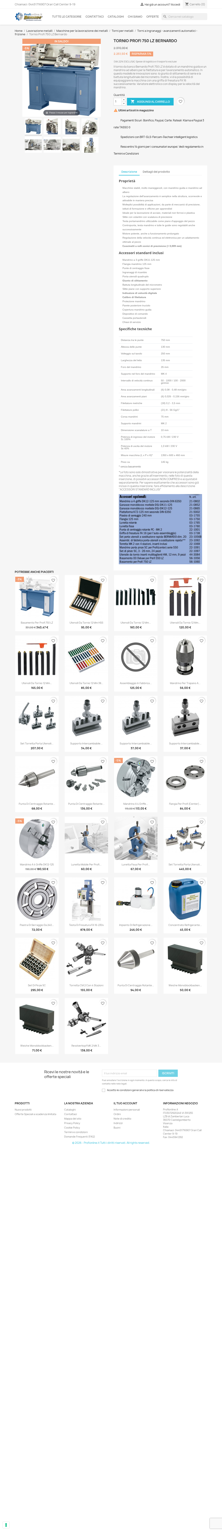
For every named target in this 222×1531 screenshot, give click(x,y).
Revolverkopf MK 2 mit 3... (86, 1045)
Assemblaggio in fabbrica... (136, 683)
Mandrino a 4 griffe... (135, 803)
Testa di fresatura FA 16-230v (86, 925)
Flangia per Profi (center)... (185, 803)
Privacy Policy (72, 1123)
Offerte (152, 16)
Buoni (117, 1127)
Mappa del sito (72, 1118)
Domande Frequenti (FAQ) (79, 1136)
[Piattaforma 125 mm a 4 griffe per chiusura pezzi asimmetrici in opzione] (33, 145)
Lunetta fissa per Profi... (136, 864)
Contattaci (95, 16)
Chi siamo (135, 16)
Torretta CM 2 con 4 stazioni (86, 985)
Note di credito (122, 1118)
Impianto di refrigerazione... (135, 925)
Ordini (117, 1114)
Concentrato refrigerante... (185, 925)
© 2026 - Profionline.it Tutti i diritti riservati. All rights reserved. (111, 1143)
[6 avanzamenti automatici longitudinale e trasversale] (71, 126)
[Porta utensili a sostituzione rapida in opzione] (71, 145)
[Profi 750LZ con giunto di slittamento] (33, 126)
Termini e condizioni (76, 1132)
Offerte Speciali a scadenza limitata (35, 1114)
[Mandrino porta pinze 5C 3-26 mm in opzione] (52, 145)
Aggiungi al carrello (150, 101)
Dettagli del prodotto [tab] (156, 172)
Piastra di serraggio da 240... (37, 925)
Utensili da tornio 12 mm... (136, 622)
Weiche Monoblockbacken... (185, 985)
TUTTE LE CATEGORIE (67, 16)
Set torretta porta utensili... (36, 743)
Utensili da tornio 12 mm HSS (86, 622)
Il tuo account (125, 1103)
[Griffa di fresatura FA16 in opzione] (90, 145)
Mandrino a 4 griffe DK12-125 (37, 864)
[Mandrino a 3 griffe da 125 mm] (90, 126)
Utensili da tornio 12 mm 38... (86, 683)
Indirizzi (118, 1123)
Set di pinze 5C (37, 985)
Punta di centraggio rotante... (37, 803)
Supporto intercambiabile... (86, 743)
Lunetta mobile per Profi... (86, 864)
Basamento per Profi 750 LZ (37, 622)
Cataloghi (116, 16)
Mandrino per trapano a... (185, 683)
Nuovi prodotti (23, 1109)
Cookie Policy (72, 1127)
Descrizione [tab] (129, 172)
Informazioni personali (127, 1109)
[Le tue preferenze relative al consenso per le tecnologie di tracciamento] (6, 1525)
